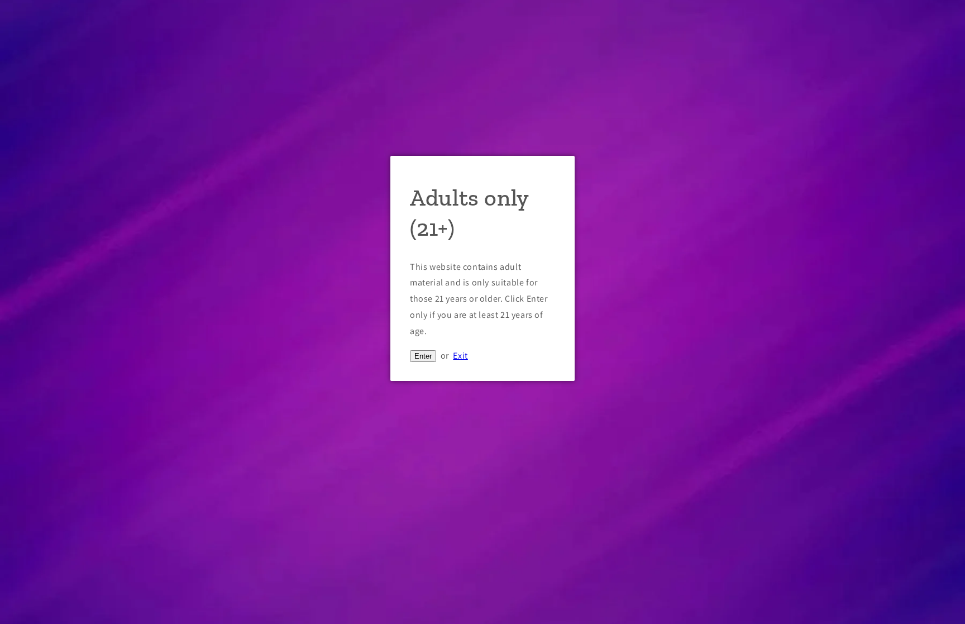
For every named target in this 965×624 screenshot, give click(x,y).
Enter (423, 356)
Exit (460, 355)
